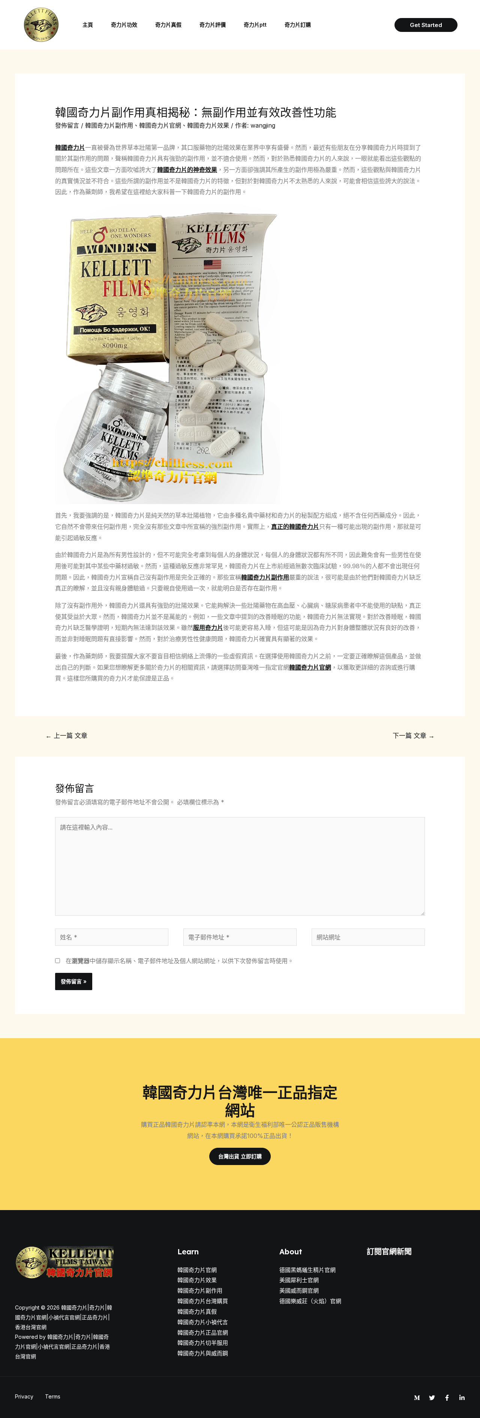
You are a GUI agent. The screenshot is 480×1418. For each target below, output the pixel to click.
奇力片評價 (213, 24)
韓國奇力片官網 (160, 125)
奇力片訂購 (298, 24)
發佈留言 (67, 125)
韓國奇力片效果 (208, 125)
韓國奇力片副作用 (109, 125)
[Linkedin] (462, 1398)
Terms (52, 1396)
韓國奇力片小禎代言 (202, 1322)
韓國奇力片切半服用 (202, 1342)
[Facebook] (447, 1398)
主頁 (87, 24)
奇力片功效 (124, 24)
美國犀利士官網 (299, 1280)
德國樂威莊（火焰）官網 (310, 1301)
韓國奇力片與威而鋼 (202, 1353)
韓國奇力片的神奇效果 (187, 169)
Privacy (24, 1396)
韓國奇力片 (70, 147)
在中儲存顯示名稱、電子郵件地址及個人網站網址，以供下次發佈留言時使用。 (180, 961)
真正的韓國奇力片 (295, 526)
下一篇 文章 (414, 735)
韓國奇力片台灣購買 (202, 1301)
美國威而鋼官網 (299, 1290)
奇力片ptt (255, 24)
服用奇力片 (208, 627)
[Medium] (417, 1398)
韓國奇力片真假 (197, 1311)
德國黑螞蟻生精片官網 (307, 1269)
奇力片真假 (168, 24)
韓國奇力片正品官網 (202, 1332)
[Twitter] (432, 1398)
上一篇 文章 (66, 735)
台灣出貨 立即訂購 (240, 1156)
